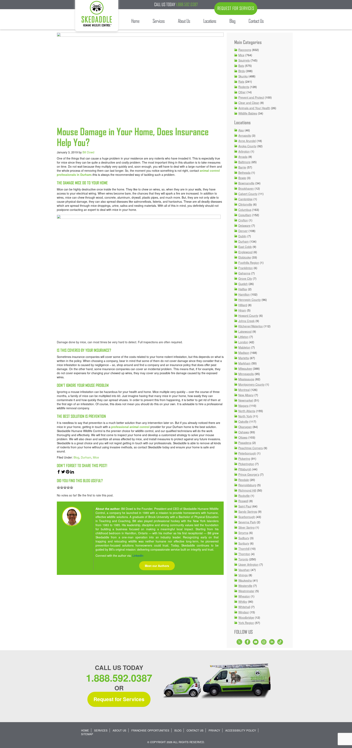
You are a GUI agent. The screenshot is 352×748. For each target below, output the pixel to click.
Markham (244, 363)
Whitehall (244, 607)
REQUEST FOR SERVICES (235, 8)
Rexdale (243, 480)
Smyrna (243, 533)
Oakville (243, 421)
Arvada (243, 157)
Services (101, 730)
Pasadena (244, 443)
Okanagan (245, 427)
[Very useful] (71, 487)
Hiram (242, 310)
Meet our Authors (157, 566)
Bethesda (244, 172)
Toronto (243, 559)
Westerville (245, 586)
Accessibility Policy (240, 730)
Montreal (244, 390)
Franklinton (245, 268)
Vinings (243, 575)
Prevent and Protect (251, 97)
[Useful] (65, 487)
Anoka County (247, 146)
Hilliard (242, 305)
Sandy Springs (247, 511)
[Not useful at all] (58, 487)
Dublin (242, 236)
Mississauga (246, 379)
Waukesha (245, 580)
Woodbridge (246, 617)
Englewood (245, 252)
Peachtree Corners (250, 448)
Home (85, 730)
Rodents (243, 87)
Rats (241, 81)
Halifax (242, 289)
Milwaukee (245, 368)
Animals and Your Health (254, 108)
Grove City (245, 278)
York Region (246, 623)
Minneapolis (246, 374)
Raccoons (244, 50)
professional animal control (130, 427)
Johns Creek (246, 321)
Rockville (244, 496)
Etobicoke (244, 257)
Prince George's (248, 474)
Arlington (244, 151)
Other (242, 92)
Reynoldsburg (247, 485)
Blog (76, 457)
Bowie (242, 178)
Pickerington (246, 464)
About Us (119, 730)
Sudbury (243, 538)
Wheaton (244, 596)
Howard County (248, 316)
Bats (241, 66)
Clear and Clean (248, 103)
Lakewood (245, 331)
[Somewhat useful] (61, 487)
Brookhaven (246, 188)
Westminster (246, 591)
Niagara (243, 406)
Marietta (243, 358)
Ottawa (243, 437)
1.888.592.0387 (187, 4)
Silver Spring (246, 527)
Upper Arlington (248, 564)
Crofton (243, 220)
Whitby (242, 602)
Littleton (243, 337)
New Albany (246, 395)
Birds (241, 71)
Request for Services (119, 699)
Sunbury (243, 543)
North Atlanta (246, 411)
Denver (243, 231)
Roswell (243, 501)
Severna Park (247, 522)
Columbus (244, 210)
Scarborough (246, 517)
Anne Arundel (247, 141)
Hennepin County (249, 300)
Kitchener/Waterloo (250, 326)
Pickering (244, 458)
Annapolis (244, 135)
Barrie (242, 167)
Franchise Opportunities (150, 730)
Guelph (243, 284)
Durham (86, 457)
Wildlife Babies (247, 113)
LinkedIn (137, 555)
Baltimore (244, 162)
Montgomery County (251, 384)
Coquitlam (244, 215)
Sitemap (87, 734)
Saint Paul (244, 506)
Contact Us (195, 730)
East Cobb (245, 247)
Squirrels (244, 60)
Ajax (241, 130)
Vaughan (244, 570)
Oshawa (243, 432)
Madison (243, 353)
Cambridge (245, 199)
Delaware (244, 225)
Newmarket (245, 400)
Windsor (243, 612)
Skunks (243, 76)
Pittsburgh (244, 469)
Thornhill (244, 549)
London (243, 342)
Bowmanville (246, 183)
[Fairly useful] (68, 487)
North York (245, 416)
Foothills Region (248, 263)
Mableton (244, 347)
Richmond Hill (247, 490)
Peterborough (247, 453)
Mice (96, 457)
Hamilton (244, 294)
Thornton (244, 554)
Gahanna (244, 273)
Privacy (214, 730)
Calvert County (247, 194)
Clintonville (245, 204)
